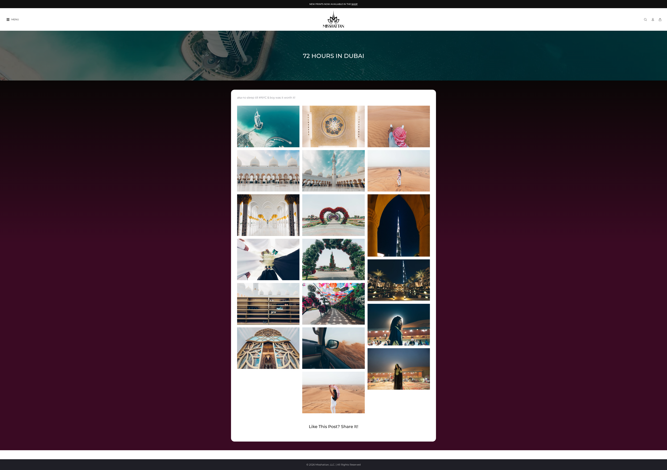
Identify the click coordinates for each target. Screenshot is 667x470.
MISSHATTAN (342, 4)
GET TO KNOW (333, 4)
